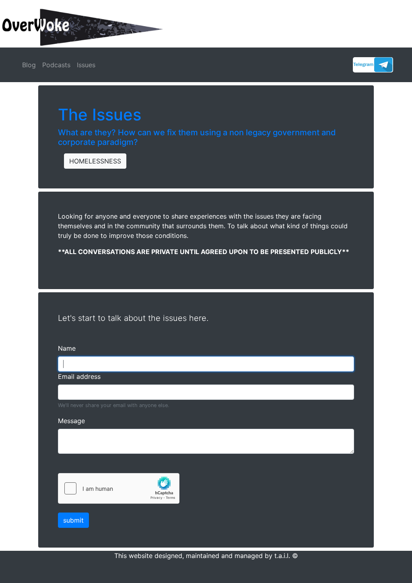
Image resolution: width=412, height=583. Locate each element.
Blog (29, 65)
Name (67, 348)
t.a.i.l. (282, 556)
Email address (79, 376)
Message (71, 421)
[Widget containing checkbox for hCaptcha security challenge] (118, 488)
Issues (86, 65)
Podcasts (56, 65)
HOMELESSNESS (95, 161)
